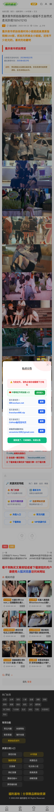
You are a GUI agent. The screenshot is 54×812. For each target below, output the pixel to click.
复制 (41, 402)
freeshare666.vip (17, 413)
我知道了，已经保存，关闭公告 (27, 440)
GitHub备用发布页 (17, 422)
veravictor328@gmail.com (21, 432)
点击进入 (39, 393)
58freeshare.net (16, 403)
